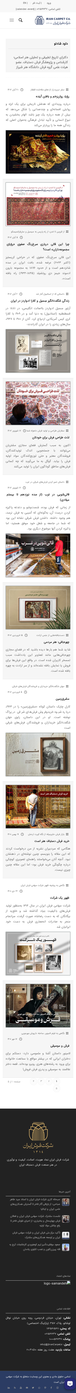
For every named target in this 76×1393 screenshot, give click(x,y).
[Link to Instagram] (57, 1388)
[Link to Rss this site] (15, 1388)
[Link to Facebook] (51, 1388)
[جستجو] (20, 20)
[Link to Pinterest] (45, 1388)
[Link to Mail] (27, 1388)
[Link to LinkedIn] (9, 1388)
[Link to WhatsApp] (39, 1388)
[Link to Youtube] (21, 1388)
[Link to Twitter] (33, 1388)
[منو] (12, 20)
